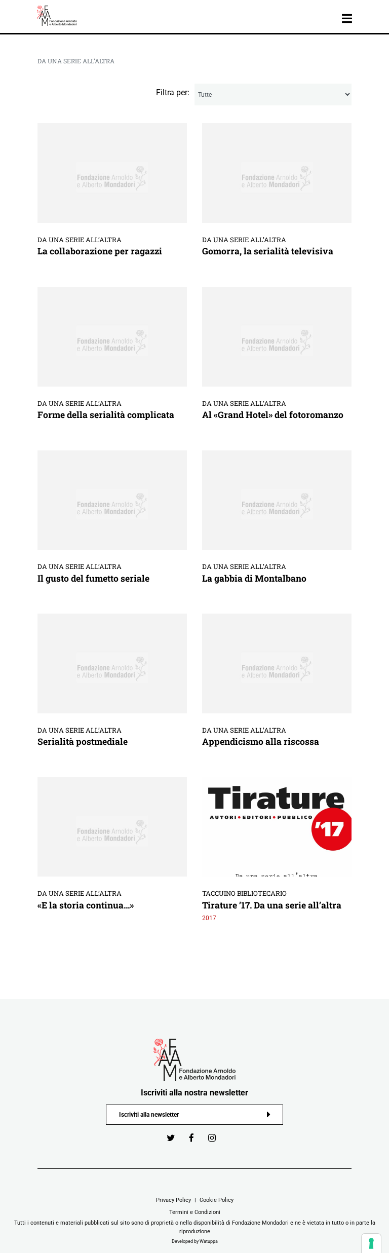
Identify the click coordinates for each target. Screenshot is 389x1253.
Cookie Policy (217, 1199)
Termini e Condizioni (194, 1212)
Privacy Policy (173, 1199)
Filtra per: (172, 92)
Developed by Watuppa (195, 1241)
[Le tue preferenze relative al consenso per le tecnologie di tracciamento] (371, 1243)
